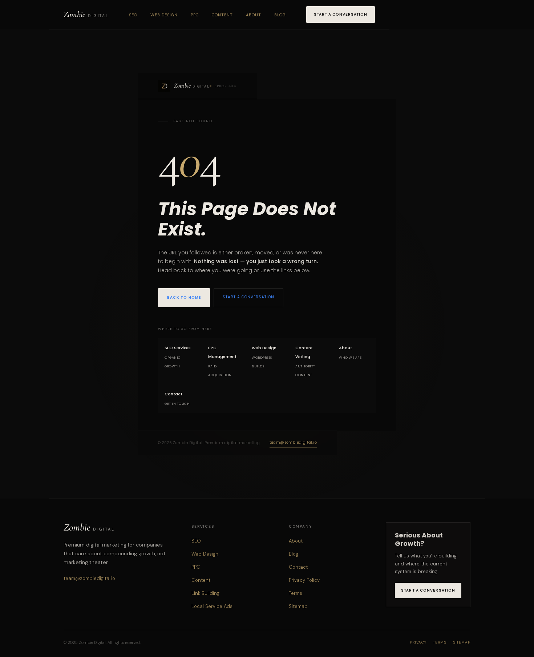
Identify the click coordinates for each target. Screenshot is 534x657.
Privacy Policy (304, 580)
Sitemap (298, 606)
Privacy (418, 642)
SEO (133, 14)
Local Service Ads (211, 606)
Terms (295, 593)
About (253, 14)
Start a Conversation (340, 14)
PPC (195, 14)
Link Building (205, 593)
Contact (298, 567)
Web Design (164, 14)
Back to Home (184, 297)
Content (222, 14)
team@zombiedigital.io (293, 442)
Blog (280, 14)
